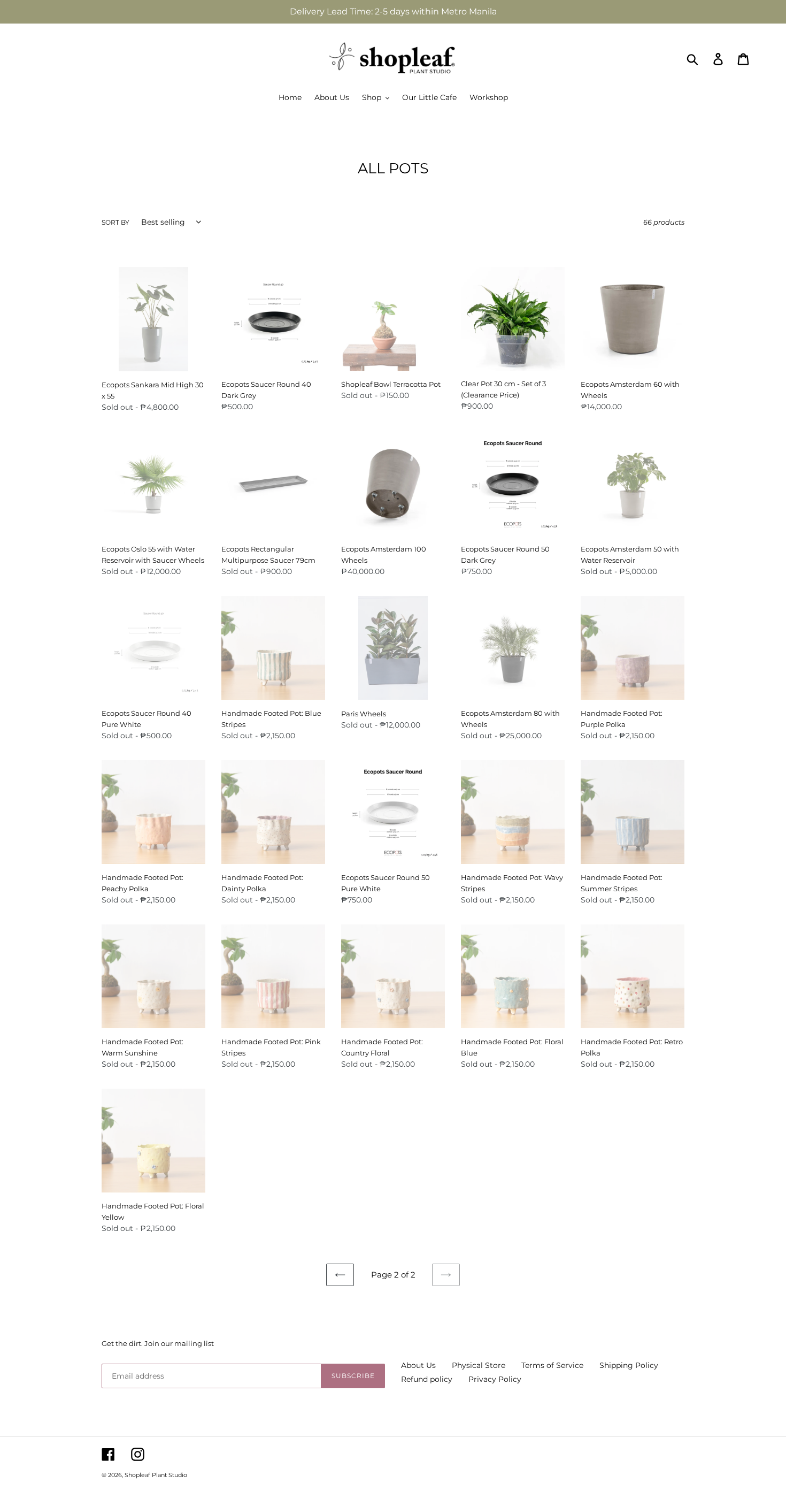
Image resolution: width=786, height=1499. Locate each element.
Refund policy (426, 1379)
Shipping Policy (628, 1365)
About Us (418, 1365)
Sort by (115, 222)
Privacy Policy (494, 1379)
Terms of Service (552, 1365)
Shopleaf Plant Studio (156, 1475)
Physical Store (478, 1365)
